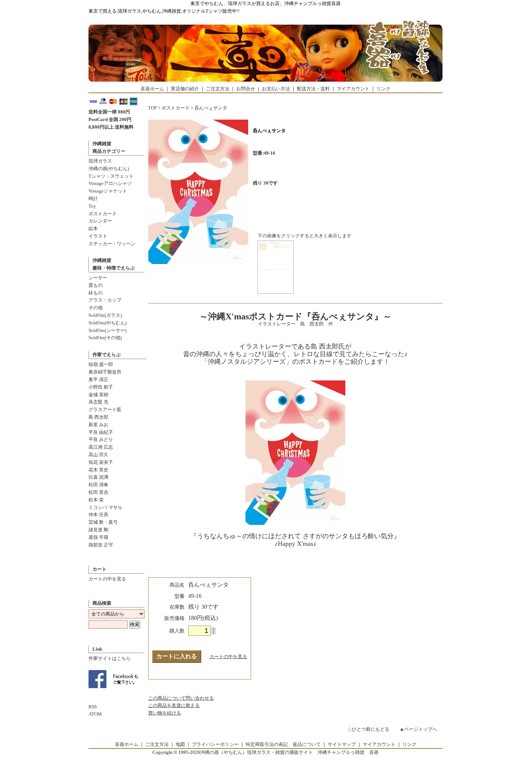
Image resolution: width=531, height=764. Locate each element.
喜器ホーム (152, 88)
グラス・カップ (104, 300)
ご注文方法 (217, 88)
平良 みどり (100, 439)
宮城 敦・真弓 (103, 522)
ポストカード (102, 213)
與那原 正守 (100, 545)
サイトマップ (342, 744)
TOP (152, 108)
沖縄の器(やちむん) (108, 168)
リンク (383, 88)
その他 (95, 307)
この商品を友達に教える (174, 705)
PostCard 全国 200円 (109, 119)
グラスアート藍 (104, 409)
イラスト (97, 236)
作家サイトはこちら (109, 658)
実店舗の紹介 (185, 88)
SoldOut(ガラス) (105, 315)
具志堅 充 (98, 402)
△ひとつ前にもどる (368, 729)
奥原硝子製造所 (104, 372)
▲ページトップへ (418, 729)
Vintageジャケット (107, 191)
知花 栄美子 (100, 462)
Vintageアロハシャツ (110, 183)
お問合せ (245, 88)
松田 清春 (98, 484)
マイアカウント (353, 88)
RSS (92, 706)
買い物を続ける (164, 713)
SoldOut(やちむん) (107, 322)
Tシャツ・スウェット (111, 176)
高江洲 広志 (100, 447)
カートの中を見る (107, 579)
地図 (180, 744)
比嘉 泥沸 (98, 477)
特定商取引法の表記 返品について (283, 744)
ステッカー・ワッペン (111, 243)
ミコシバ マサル (105, 507)
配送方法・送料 (313, 88)
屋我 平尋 (98, 537)
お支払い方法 (276, 88)
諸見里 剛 (98, 529)
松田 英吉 (98, 492)
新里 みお (98, 424)
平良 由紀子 (100, 432)
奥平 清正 (98, 379)
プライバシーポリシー (215, 744)
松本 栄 (96, 499)
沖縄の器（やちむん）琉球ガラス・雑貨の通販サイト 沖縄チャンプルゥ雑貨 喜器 (289, 752)
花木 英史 (98, 469)
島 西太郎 (98, 417)
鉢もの (95, 292)
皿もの (95, 285)
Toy (92, 206)
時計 (93, 198)
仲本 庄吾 (98, 514)
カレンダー (100, 221)
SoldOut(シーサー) (107, 330)
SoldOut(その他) (105, 337)
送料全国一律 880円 (109, 112)
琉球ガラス (100, 161)
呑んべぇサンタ (210, 108)
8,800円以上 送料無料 (111, 127)
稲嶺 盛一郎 (100, 364)
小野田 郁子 (100, 387)
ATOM (95, 714)
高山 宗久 (98, 454)
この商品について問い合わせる (181, 698)
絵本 (93, 228)
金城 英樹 (98, 394)
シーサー (97, 277)
